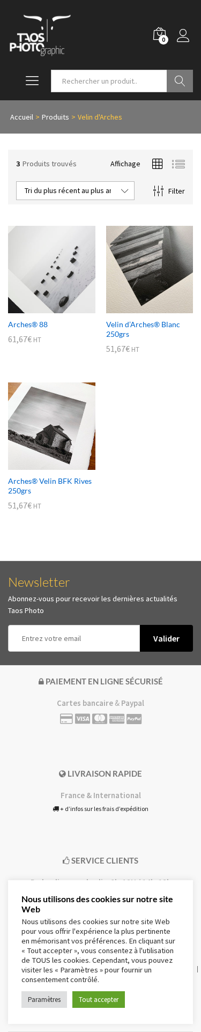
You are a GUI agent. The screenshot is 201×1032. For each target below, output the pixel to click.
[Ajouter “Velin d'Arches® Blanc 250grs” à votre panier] (137, 307)
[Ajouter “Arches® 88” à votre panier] (39, 307)
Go (180, 81)
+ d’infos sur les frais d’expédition (103, 809)
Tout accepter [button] (98, 999)
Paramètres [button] (44, 999)
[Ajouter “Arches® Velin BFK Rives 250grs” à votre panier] (39, 463)
